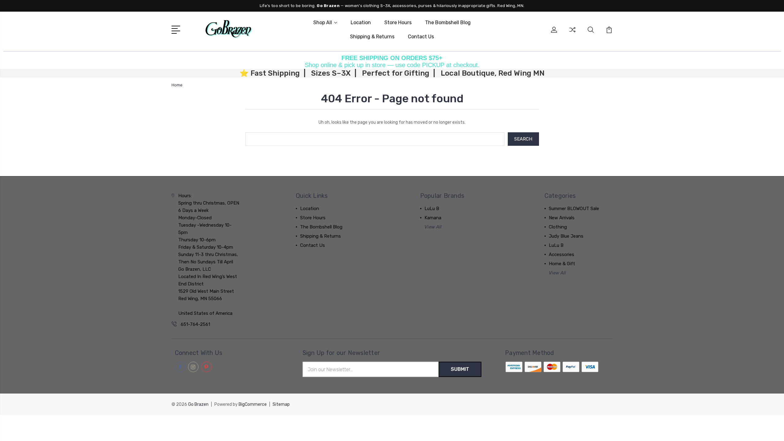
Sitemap (281, 404)
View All (433, 227)
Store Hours (398, 22)
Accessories (561, 254)
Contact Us (421, 37)
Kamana (432, 218)
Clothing (558, 227)
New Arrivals (562, 218)
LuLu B (431, 208)
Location (361, 22)
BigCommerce (253, 404)
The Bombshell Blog (448, 22)
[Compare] (572, 33)
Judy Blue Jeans (566, 236)
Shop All (322, 22)
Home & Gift (562, 263)
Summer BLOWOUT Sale (574, 208)
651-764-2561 (195, 324)
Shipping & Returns (372, 37)
